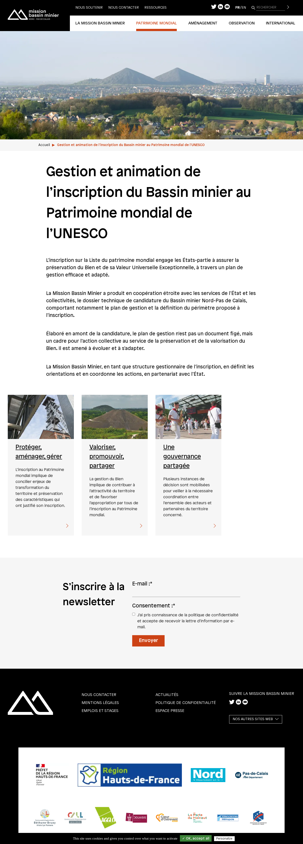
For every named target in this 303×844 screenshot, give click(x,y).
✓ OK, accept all (195, 838)
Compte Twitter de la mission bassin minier (213, 6)
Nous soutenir (89, 8)
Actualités (166, 695)
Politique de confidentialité (185, 703)
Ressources (155, 8)
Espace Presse (169, 711)
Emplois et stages (100, 711)
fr (237, 8)
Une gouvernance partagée (182, 456)
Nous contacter (123, 8)
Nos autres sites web (253, 719)
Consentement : (153, 606)
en (244, 8)
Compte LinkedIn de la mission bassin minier (220, 6)
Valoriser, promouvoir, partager (106, 456)
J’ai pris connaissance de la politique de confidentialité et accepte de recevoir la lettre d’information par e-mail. (187, 621)
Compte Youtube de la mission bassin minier (227, 6)
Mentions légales (100, 703)
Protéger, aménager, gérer (39, 452)
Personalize (224, 838)
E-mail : (142, 584)
